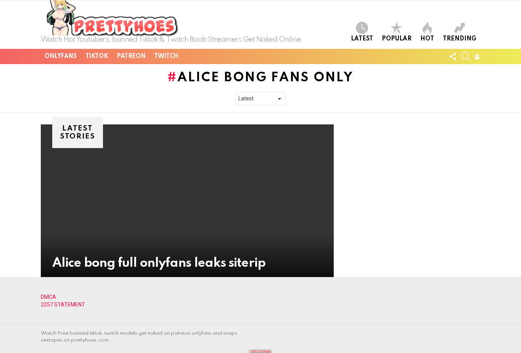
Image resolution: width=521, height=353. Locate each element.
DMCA (48, 297)
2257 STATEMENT (63, 304)
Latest (362, 39)
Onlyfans (61, 56)
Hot (427, 39)
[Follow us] (452, 56)
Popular (397, 39)
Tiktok (96, 56)
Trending (459, 39)
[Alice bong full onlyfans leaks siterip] (187, 200)
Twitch (166, 56)
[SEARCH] (465, 56)
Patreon (131, 56)
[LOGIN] (477, 56)
